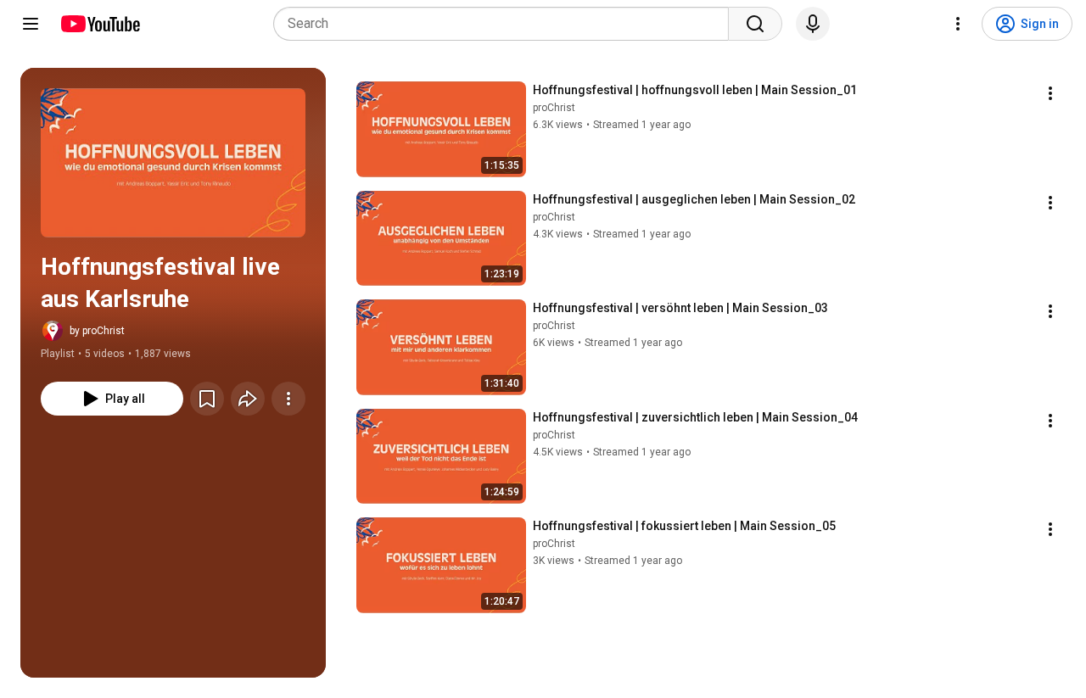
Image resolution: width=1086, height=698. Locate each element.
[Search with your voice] (813, 24)
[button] (173, 162)
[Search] (755, 24)
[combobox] (506, 24)
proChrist (554, 108)
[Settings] (958, 24)
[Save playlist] (207, 399)
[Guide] (30, 24)
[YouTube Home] (100, 23)
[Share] (248, 399)
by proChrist (97, 331)
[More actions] (288, 399)
